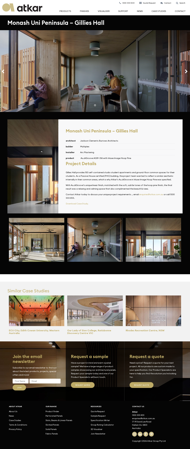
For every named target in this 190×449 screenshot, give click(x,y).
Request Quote (141, 385)
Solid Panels (51, 429)
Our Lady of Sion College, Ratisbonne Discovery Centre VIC (89, 332)
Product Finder (52, 411)
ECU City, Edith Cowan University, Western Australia (34, 332)
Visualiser (104, 11)
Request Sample (82, 385)
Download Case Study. (77, 203)
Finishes (84, 11)
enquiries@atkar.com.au (151, 194)
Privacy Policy (15, 429)
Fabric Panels (52, 434)
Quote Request (98, 411)
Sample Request (98, 416)
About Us (13, 411)
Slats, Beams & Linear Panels (59, 420)
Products (65, 11)
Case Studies (159, 11)
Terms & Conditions (18, 425)
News (140, 11)
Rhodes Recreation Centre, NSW (145, 330)
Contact (180, 11)
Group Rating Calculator (102, 425)
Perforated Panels (54, 416)
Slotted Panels (52, 425)
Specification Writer (100, 420)
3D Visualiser (96, 429)
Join (19, 387)
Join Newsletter (98, 434)
